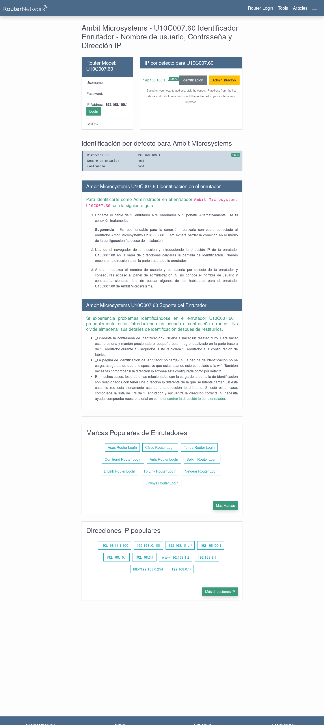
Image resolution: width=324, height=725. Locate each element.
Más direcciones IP (220, 591)
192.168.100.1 (154, 80)
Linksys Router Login (162, 483)
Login (93, 111)
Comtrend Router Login (123, 459)
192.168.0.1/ (181, 569)
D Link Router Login (119, 471)
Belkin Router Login (202, 459)
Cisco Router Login (160, 447)
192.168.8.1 (207, 557)
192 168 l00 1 (211, 545)
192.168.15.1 (116, 557)
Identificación (192, 80)
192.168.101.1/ (180, 545)
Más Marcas (225, 505)
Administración (224, 80)
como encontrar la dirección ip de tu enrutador (189, 398)
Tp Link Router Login (159, 471)
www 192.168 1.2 (175, 557)
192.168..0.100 (148, 545)
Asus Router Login (122, 447)
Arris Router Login (164, 459)
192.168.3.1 (144, 557)
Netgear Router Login (201, 471)
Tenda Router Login (199, 447)
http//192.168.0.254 (148, 569)
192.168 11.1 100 (114, 545)
